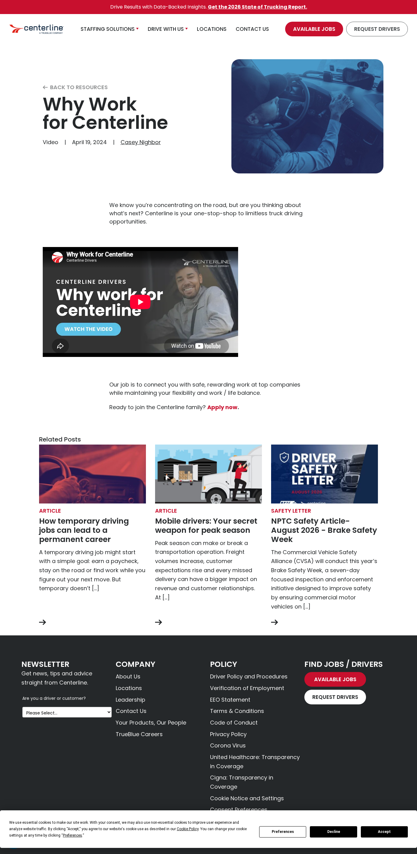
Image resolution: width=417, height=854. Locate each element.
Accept (384, 832)
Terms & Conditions (237, 711)
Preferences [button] (72, 835)
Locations (129, 688)
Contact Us (131, 711)
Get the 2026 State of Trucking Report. (257, 6)
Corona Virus (228, 745)
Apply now (222, 407)
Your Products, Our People (151, 722)
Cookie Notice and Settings (247, 798)
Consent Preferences (238, 809)
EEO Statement (230, 699)
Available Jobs (314, 29)
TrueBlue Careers (139, 734)
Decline (333, 832)
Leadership (130, 699)
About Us (128, 676)
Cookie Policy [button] (187, 829)
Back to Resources (78, 87)
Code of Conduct (234, 722)
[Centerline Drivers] (36, 29)
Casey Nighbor (141, 142)
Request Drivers (377, 29)
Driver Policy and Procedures (249, 676)
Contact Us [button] (252, 29)
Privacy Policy (228, 734)
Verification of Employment (247, 688)
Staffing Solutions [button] (108, 29)
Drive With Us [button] (166, 29)
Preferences (283, 832)
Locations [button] (212, 29)
